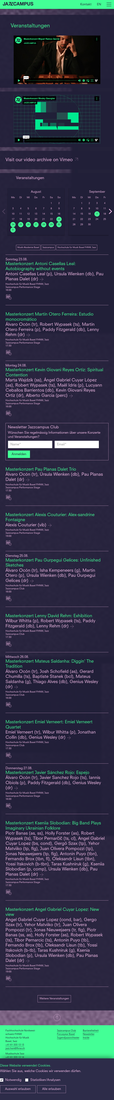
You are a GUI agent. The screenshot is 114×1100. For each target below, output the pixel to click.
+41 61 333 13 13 (14, 1045)
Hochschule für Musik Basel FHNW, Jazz (76, 247)
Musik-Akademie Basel (28, 247)
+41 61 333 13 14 (14, 1057)
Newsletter (88, 1034)
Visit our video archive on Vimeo (39, 160)
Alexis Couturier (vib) (26, 525)
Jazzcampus (48, 247)
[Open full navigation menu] (109, 4)
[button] (57, 1018)
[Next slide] (110, 211)
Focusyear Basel (66, 1034)
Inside (86, 1038)
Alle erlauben (51, 1089)
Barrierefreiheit (91, 1031)
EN (99, 4)
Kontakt (85, 4)
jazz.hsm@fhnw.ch (15, 1048)
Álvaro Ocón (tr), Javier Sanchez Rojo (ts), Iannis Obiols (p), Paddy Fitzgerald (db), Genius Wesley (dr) (53, 783)
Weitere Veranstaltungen (54, 998)
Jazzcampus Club (66, 1031)
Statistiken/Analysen (45, 1080)
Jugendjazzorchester (68, 1038)
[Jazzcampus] (18, 4)
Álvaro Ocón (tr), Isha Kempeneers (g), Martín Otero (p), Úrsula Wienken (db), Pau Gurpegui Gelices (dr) (50, 576)
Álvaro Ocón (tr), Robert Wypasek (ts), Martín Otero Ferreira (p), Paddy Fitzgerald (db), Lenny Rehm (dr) (52, 330)
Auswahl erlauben (18, 1089)
